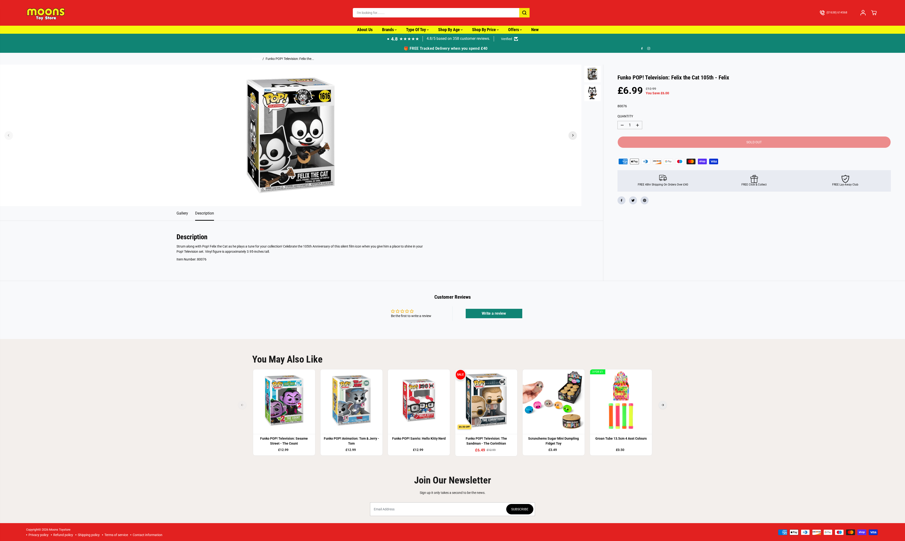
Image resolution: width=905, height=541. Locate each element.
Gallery (182, 213)
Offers (514, 29)
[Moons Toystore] (46, 12)
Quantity (625, 116)
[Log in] (863, 13)
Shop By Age (449, 29)
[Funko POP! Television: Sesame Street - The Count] (284, 400)
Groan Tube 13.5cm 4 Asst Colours (621, 438)
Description (204, 213)
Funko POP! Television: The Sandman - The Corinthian (486, 441)
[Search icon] (524, 12)
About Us (365, 29)
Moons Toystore (59, 529)
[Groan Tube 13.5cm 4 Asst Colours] (621, 400)
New (535, 29)
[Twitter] (633, 200)
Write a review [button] (494, 313)
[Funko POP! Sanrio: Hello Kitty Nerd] (419, 400)
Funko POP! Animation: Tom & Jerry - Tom (351, 441)
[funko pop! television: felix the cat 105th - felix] (290, 135)
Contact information (147, 535)
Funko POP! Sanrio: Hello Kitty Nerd (419, 438)
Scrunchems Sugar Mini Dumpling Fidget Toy (553, 441)
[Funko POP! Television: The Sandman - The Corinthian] (486, 400)
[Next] (573, 135)
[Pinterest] (645, 200)
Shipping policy (89, 535)
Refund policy (63, 535)
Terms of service (116, 535)
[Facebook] (642, 48)
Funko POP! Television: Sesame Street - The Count (284, 441)
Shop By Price (484, 29)
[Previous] (9, 135)
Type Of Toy (416, 29)
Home (256, 59)
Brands (388, 29)
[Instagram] (649, 48)
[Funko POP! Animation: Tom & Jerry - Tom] (351, 400)
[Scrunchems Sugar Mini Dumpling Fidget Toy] (553, 400)
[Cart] (874, 13)
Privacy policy (39, 535)
